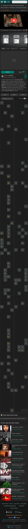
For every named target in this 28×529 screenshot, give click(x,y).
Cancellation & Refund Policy (10, 505)
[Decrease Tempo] (2, 30)
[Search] (26, 2)
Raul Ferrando (22, 7)
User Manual (21, 505)
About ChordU (5, 503)
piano (8, 48)
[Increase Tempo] (7, 30)
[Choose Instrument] (16, 49)
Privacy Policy (23, 503)
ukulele (12, 48)
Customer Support (14, 508)
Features (11, 503)
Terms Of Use (17, 503)
